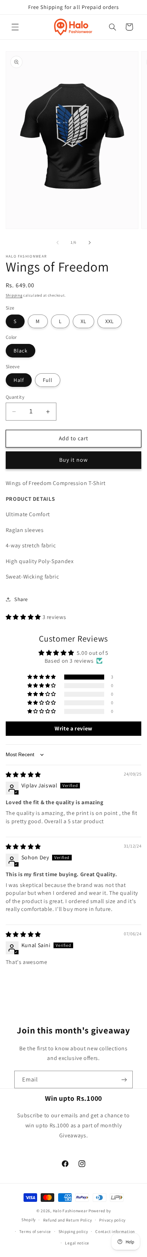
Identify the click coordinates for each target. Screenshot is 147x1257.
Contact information (115, 1231)
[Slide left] (57, 242)
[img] (23, 774)
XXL (109, 321)
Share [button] (21, 599)
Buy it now (73, 460)
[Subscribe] (124, 1079)
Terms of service (35, 1231)
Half (19, 379)
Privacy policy (112, 1220)
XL (83, 321)
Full (47, 379)
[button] (15, 27)
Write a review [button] (73, 728)
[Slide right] (89, 242)
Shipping (14, 295)
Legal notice (77, 1243)
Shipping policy (73, 1231)
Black (20, 350)
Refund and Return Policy (67, 1220)
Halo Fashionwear (70, 1210)
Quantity (15, 397)
